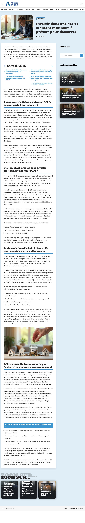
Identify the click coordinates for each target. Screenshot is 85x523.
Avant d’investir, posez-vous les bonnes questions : (42, 83)
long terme (48, 96)
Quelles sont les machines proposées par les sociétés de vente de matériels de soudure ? (9, 489)
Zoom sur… (15, 477)
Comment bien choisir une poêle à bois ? (46, 492)
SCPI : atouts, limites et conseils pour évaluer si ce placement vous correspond (41, 78)
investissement (9, 49)
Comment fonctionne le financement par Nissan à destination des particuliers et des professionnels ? (28, 487)
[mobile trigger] (3, 3)
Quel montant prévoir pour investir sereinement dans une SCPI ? (15, 78)
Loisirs (65, 93)
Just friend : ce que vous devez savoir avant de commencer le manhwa (71, 97)
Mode (65, 77)
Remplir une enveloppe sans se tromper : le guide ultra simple (71, 113)
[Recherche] (77, 3)
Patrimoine (41, 19)
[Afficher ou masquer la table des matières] (39, 66)
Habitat (45, 487)
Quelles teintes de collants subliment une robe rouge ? (71, 81)
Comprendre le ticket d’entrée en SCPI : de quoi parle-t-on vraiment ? (16, 71)
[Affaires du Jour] (11, 3)
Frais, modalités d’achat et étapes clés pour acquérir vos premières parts (41, 71)
